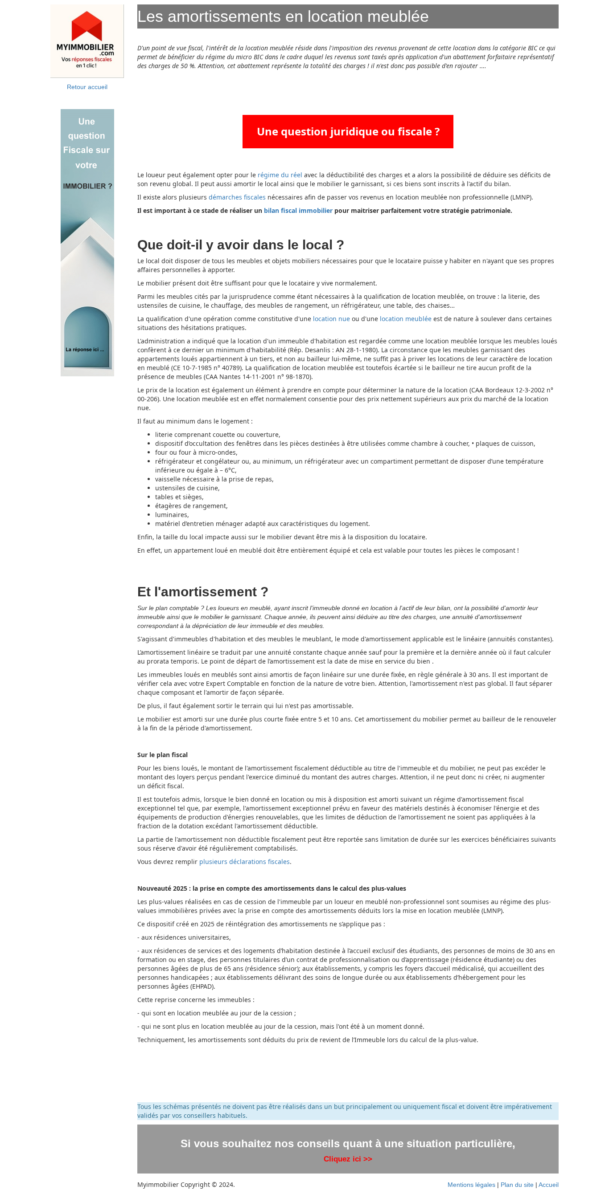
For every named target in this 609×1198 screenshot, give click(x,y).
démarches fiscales (237, 197)
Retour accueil (87, 86)
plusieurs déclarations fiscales (244, 861)
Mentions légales (471, 1184)
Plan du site (517, 1184)
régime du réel (280, 175)
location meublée (406, 318)
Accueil (549, 1184)
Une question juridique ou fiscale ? (348, 131)
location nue (330, 318)
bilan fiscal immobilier (298, 210)
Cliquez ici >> (348, 1159)
